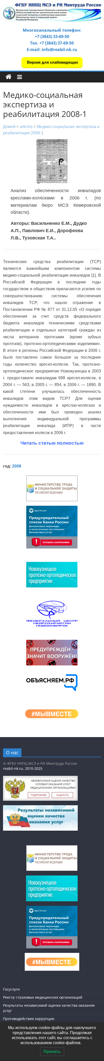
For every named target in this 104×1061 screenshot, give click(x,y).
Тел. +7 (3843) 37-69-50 (52, 43)
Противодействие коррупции (28, 1018)
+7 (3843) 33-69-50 (52, 36)
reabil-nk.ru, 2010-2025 (22, 768)
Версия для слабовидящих (52, 62)
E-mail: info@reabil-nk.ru (52, 49)
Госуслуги (11, 989)
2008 (16, 466)
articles (26, 126)
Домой (9, 126)
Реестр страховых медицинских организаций (42, 997)
